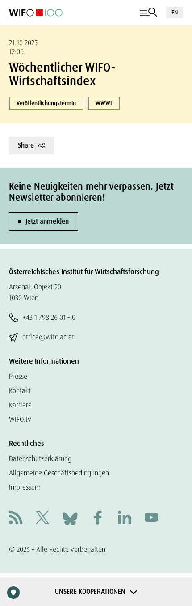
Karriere (20, 405)
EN (174, 12)
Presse (18, 376)
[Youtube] (151, 518)
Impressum (25, 487)
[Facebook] (97, 518)
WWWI (104, 103)
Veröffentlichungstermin (46, 103)
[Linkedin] (124, 518)
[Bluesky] (70, 518)
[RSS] (15, 518)
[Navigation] (148, 12)
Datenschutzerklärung (40, 458)
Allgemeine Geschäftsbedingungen (59, 473)
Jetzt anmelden (47, 221)
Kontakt (20, 390)
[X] (42, 518)
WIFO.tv (20, 419)
